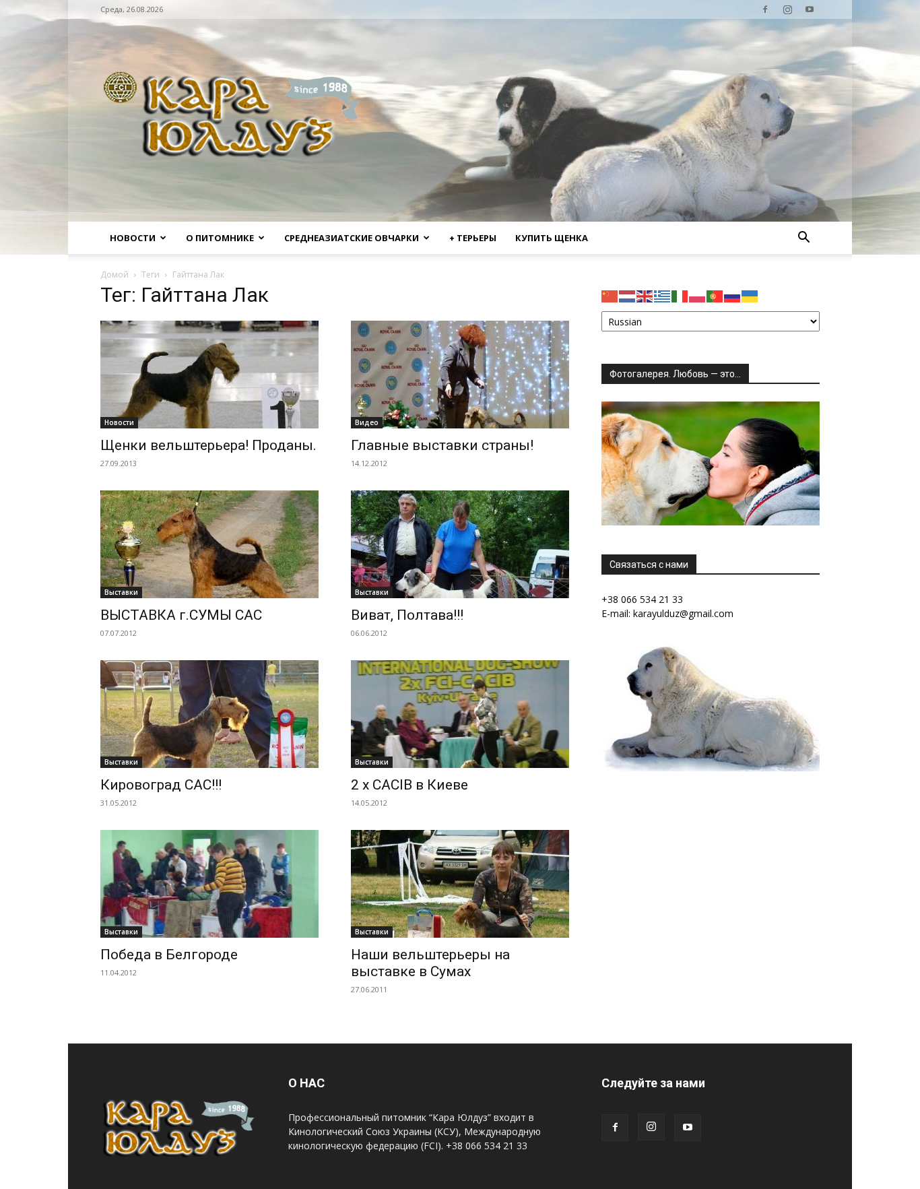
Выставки (121, 592)
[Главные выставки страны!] (460, 374)
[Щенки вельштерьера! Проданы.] (209, 374)
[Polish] (698, 295)
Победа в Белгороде (169, 954)
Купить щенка (551, 238)
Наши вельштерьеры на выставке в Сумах (430, 962)
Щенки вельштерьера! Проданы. (208, 445)
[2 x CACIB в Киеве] (460, 714)
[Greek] (662, 295)
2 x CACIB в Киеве (409, 785)
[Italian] (680, 295)
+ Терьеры (472, 238)
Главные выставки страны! (442, 445)
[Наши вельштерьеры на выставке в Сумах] (460, 884)
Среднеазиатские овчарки (351, 238)
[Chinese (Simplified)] (610, 295)
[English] (645, 295)
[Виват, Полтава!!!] (460, 544)
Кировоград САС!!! (161, 785)
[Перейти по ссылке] (765, 9)
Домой (114, 274)
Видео (367, 422)
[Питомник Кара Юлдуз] (236, 120)
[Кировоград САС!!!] (209, 714)
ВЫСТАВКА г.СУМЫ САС (181, 615)
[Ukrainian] (750, 295)
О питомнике (220, 238)
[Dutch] (627, 295)
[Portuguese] (715, 295)
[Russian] (733, 295)
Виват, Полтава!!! (407, 615)
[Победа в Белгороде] (209, 884)
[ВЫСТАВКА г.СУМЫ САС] (209, 544)
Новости (133, 238)
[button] (803, 238)
